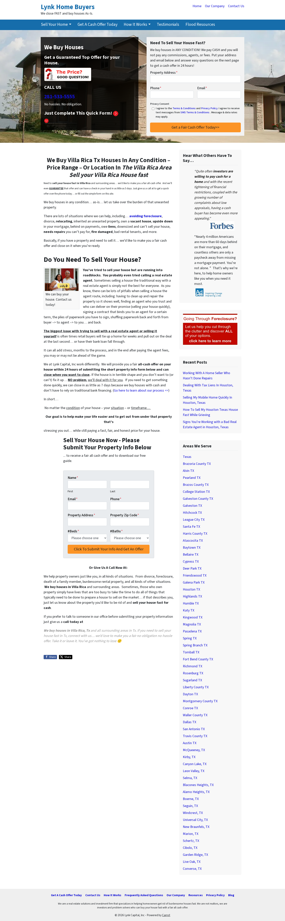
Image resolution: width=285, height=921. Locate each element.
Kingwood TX (192, 617)
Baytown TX (191, 547)
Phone (155, 88)
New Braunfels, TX (196, 826)
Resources (195, 895)
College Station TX (196, 491)
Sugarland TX (192, 680)
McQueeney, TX (194, 750)
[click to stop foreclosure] (210, 329)
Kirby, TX (189, 757)
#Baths (116, 531)
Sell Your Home (54, 25)
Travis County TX (195, 736)
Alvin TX (188, 470)
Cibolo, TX (190, 847)
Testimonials (168, 25)
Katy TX (188, 610)
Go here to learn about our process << (141, 390)
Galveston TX (192, 505)
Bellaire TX (190, 554)
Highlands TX (192, 596)
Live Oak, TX (191, 861)
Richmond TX (192, 666)
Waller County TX (195, 715)
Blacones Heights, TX (198, 785)
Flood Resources (200, 25)
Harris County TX (195, 533)
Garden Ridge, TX (195, 854)
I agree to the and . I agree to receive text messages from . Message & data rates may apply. (198, 112)
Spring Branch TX (195, 645)
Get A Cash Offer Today (97, 25)
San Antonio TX (194, 729)
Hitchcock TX (192, 512)
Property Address (164, 72)
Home (197, 6)
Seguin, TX (190, 805)
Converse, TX (192, 868)
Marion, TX (190, 833)
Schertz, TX (191, 840)
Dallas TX (189, 722)
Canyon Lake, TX (194, 764)
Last (112, 491)
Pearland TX (191, 477)
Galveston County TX (198, 498)
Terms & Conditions (184, 108)
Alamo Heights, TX (196, 792)
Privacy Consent (159, 104)
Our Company (215, 6)
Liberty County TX (196, 687)
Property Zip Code (124, 515)
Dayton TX (190, 694)
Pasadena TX (192, 631)
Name (73, 477)
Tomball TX (191, 652)
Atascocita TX (193, 540)
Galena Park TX (194, 582)
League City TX (194, 519)
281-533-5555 (59, 96)
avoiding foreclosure (145, 216)
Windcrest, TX (193, 812)
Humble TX (191, 603)
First (70, 491)
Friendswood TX (194, 575)
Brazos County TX (196, 484)
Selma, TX (190, 778)
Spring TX (190, 638)
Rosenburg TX (193, 673)
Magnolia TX (192, 624)
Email (202, 88)
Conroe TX (190, 708)
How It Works (135, 25)
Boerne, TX (191, 798)
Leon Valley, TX (193, 771)
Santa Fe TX (191, 526)
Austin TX (189, 743)
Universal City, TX (195, 819)
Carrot (166, 915)
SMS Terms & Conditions (194, 112)
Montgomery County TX (200, 701)
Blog (231, 895)
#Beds (73, 531)
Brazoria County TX (197, 463)
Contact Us (236, 6)
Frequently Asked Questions (144, 895)
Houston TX (191, 589)
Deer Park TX (192, 568)
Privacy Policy (209, 108)
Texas (187, 456)
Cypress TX (191, 561)
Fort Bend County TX (198, 659)
